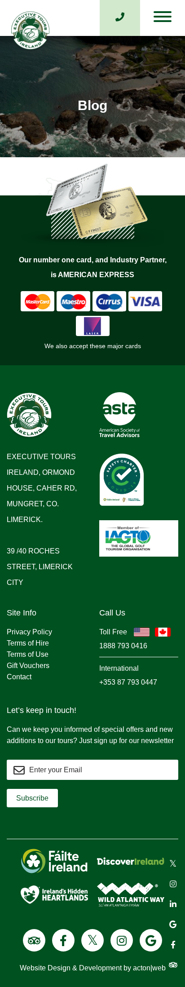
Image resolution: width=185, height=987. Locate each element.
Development (100, 968)
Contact (19, 677)
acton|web (149, 968)
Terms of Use (27, 654)
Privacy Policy (29, 632)
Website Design (45, 968)
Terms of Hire (28, 643)
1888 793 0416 (123, 646)
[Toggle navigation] (162, 18)
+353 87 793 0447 (128, 682)
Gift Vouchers (28, 665)
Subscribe (32, 798)
